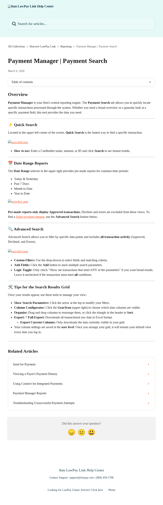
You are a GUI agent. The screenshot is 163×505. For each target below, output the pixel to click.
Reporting (66, 46)
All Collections (16, 46)
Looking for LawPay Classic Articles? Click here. (76, 489)
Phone (111, 489)
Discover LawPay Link (43, 46)
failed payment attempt (30, 216)
